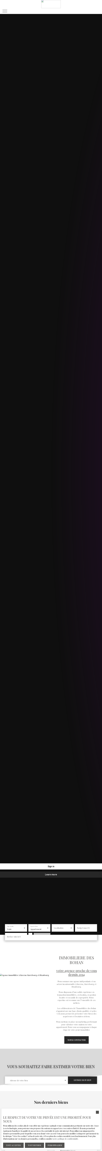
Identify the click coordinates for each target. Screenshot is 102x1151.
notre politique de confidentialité (65, 1139)
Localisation (58, 928)
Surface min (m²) (14, 937)
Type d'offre (10, 926)
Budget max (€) (83, 928)
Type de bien (34, 926)
